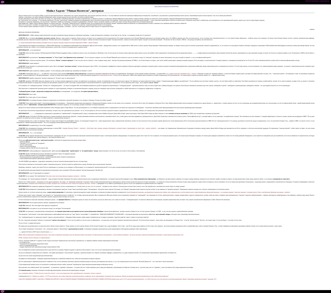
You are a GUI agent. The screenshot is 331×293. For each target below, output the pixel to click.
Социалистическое (324, 1)
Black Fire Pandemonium (312, 1)
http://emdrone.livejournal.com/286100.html (167, 6)
